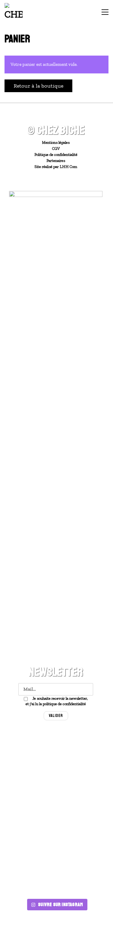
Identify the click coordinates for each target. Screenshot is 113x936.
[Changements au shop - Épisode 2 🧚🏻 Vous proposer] (30, 816)
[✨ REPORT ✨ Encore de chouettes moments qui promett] (83, 848)
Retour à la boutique (38, 85)
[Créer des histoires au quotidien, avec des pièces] (83, 879)
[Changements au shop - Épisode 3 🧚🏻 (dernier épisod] (83, 785)
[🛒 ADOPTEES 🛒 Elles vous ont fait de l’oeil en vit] (30, 879)
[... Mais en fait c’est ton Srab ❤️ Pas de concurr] (30, 785)
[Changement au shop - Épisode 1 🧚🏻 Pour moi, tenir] (83, 816)
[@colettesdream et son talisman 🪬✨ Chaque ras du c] (83, 754)
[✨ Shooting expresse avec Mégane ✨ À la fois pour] (30, 848)
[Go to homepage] (14, 12)
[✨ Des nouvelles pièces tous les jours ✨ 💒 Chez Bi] (30, 754)
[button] (105, 12)
